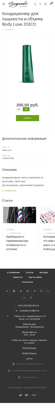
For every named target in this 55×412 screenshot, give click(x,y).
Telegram (34, 291)
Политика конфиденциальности (30, 364)
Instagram (27, 291)
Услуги (29, 272)
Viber (48, 291)
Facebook (14, 291)
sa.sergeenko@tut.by (29, 310)
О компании (13, 272)
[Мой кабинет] (45, 4)
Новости (18, 277)
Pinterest (31, 298)
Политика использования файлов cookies (29, 371)
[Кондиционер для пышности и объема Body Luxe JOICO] (27, 63)
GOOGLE (26, 348)
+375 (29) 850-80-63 (28, 306)
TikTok (24, 298)
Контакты (27, 282)
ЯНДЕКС (26, 353)
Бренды (44, 272)
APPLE (29, 358)
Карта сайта (35, 277)
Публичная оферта (29, 377)
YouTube (41, 291)
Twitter (21, 291)
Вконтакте (7, 291)
